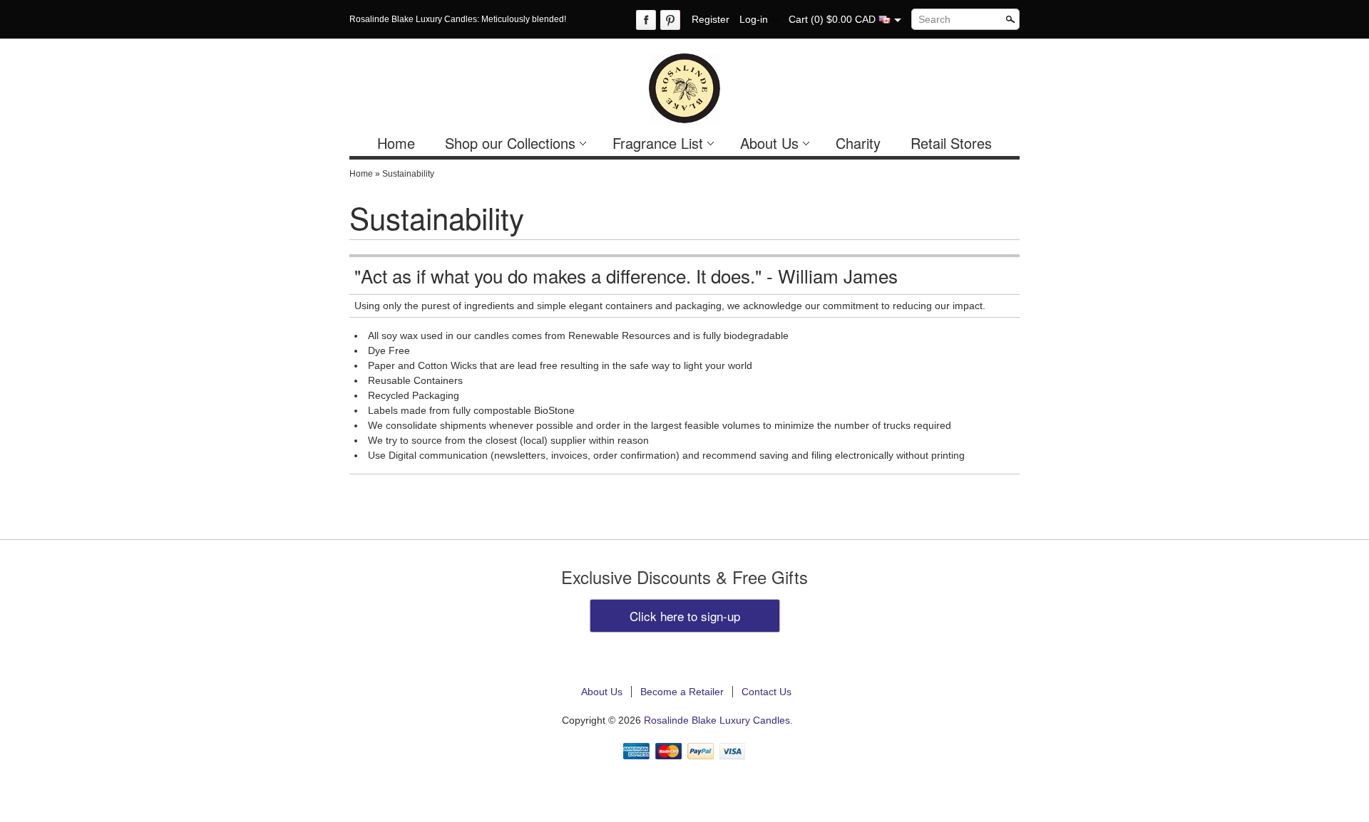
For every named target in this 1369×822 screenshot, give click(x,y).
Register (710, 19)
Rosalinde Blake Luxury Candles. (718, 720)
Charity (858, 142)
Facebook (646, 20)
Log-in (753, 19)
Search (934, 19)
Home (396, 142)
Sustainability (408, 174)
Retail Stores (951, 142)
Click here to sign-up (685, 616)
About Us (769, 142)
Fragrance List (657, 142)
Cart (798, 19)
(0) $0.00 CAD (844, 19)
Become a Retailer (682, 691)
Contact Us (766, 691)
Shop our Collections (510, 142)
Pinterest (670, 20)
